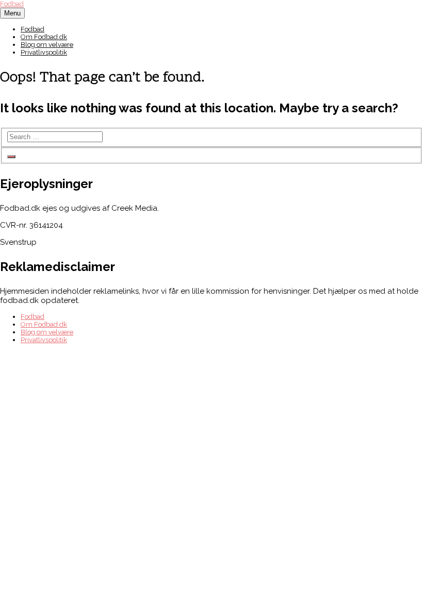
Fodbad (12, 4)
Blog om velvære (47, 44)
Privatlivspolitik (44, 52)
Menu (12, 13)
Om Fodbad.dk (44, 37)
